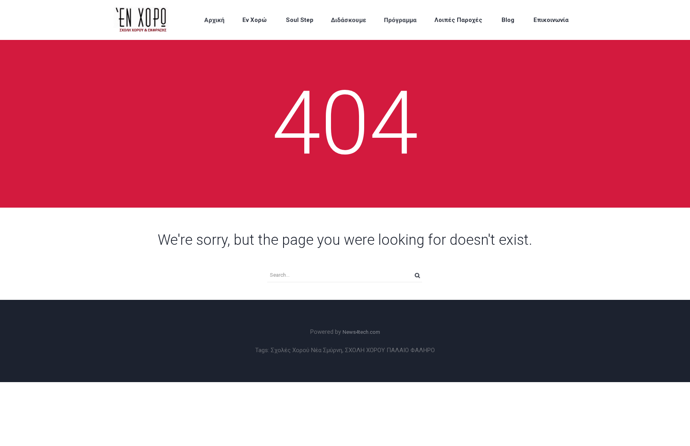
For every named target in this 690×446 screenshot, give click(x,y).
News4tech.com (361, 332)
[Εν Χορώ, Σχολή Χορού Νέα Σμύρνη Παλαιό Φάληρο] (150, 20)
